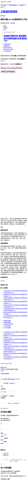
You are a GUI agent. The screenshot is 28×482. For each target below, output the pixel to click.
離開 (9, 479)
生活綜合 (12, 23)
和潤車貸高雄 (7, 320)
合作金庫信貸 (7, 51)
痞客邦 (9, 379)
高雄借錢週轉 (7, 322)
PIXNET (7, 459)
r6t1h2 (2, 370)
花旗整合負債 (7, 44)
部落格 (5, 27)
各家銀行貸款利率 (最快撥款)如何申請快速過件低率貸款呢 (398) (15, 38)
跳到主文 (3, 15)
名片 (5, 29)
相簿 (5, 26)
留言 (13, 379)
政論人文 (12, 383)
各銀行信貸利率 (8, 47)
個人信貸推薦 (7, 327)
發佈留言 (3, 397)
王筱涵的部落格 (9, 11)
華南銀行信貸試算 (8, 49)
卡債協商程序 (7, 326)
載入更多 (3, 388)
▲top (2, 386)
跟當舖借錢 (7, 46)
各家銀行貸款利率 (8, 324)
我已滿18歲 (3, 479)
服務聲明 (16, 461)
